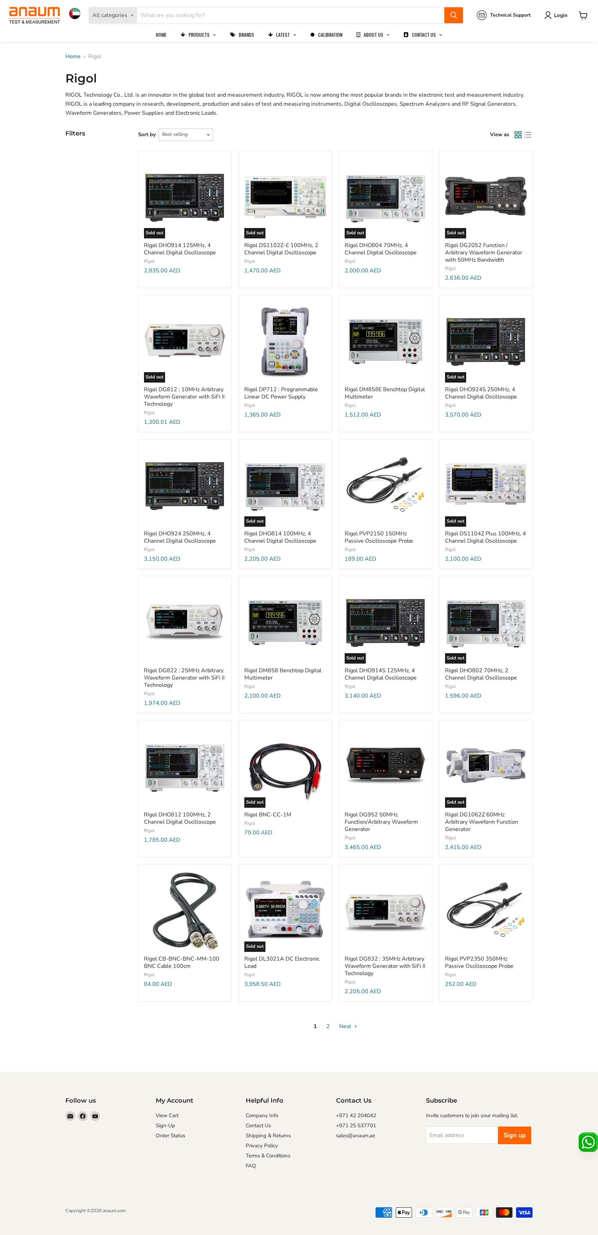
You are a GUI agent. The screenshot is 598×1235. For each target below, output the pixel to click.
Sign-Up (165, 1125)
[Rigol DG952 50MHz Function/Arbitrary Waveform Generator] (385, 767)
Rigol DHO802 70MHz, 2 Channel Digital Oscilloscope (481, 674)
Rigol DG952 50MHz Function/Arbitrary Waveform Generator (381, 822)
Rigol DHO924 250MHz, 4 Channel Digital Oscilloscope (180, 537)
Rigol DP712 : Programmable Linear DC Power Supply (281, 393)
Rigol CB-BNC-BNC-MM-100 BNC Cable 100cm (181, 962)
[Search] (453, 15)
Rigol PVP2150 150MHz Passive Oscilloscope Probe (379, 537)
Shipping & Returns (268, 1135)
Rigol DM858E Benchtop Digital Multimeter (385, 393)
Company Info (262, 1115)
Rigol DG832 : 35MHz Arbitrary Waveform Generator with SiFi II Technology (385, 966)
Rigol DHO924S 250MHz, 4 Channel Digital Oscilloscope (481, 393)
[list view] (528, 135)
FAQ (251, 1165)
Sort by (147, 134)
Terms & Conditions (268, 1155)
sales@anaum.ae (355, 1135)
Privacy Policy (262, 1145)
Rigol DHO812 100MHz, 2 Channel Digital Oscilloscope (180, 818)
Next (346, 1026)
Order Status (170, 1135)
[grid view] (518, 135)
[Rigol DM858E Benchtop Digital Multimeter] (385, 342)
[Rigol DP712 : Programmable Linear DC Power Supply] (285, 342)
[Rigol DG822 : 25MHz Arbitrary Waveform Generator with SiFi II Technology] (185, 623)
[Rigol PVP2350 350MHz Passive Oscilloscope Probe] (486, 911)
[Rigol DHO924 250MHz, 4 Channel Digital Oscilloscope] (185, 486)
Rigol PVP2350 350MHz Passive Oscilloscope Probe (479, 962)
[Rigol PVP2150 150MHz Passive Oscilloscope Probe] (385, 486)
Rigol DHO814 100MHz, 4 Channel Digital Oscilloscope (280, 537)
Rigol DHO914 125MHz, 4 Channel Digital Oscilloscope (180, 249)
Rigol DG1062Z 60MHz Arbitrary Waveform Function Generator (481, 822)
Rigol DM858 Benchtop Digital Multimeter (282, 674)
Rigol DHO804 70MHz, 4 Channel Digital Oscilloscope (381, 249)
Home (73, 56)
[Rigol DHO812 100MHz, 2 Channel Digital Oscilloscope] (185, 767)
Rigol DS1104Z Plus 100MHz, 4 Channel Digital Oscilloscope (485, 537)
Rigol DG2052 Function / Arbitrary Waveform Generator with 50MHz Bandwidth (483, 253)
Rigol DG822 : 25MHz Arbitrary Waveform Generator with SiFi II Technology (184, 678)
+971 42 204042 (356, 1115)
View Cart (167, 1115)
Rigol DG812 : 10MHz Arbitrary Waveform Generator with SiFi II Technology (184, 397)
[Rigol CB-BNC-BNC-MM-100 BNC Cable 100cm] (185, 911)
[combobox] (290, 15)
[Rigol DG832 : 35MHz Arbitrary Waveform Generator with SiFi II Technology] (385, 911)
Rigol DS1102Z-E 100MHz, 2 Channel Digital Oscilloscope (281, 249)
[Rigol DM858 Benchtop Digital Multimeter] (285, 623)
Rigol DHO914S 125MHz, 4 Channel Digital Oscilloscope (381, 674)
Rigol (149, 261)
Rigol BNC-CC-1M (267, 814)
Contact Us (258, 1125)
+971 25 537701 (356, 1125)
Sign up (515, 1135)
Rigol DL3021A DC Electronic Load (281, 962)
